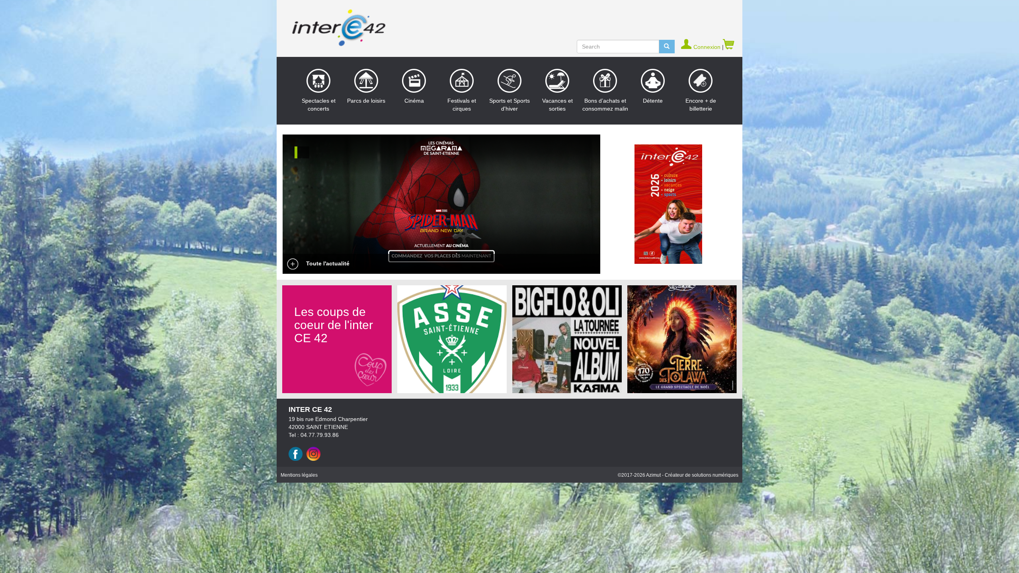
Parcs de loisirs (366, 100)
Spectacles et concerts (319, 104)
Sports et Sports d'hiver (509, 104)
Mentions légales (299, 475)
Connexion (707, 47)
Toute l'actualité (327, 263)
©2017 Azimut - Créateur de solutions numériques (678, 475)
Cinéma (414, 100)
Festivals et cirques (461, 104)
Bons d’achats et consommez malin (605, 104)
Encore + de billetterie (700, 104)
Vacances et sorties (557, 104)
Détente (653, 100)
